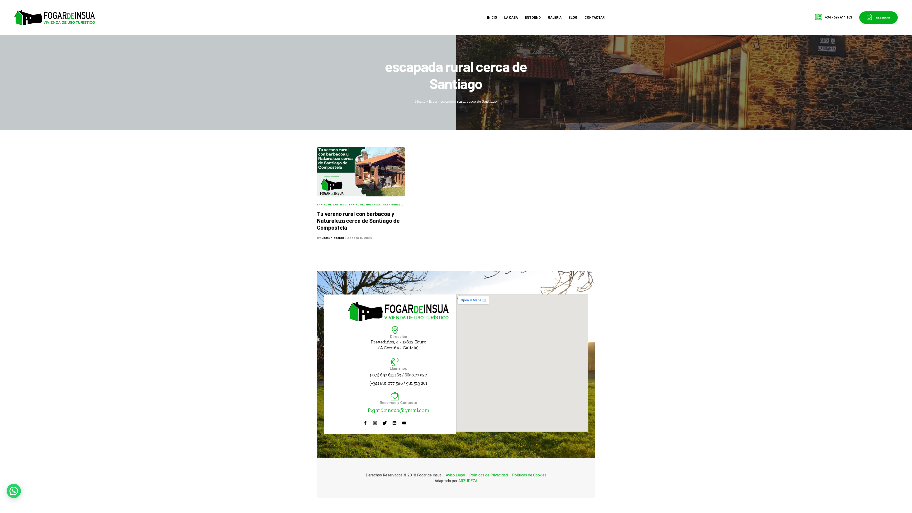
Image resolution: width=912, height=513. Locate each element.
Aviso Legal (455, 475)
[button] (878, 17)
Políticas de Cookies (529, 475)
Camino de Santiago (332, 204)
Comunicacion (333, 238)
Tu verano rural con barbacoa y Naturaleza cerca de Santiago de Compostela (358, 220)
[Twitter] (384, 423)
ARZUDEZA (467, 481)
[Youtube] (404, 423)
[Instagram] (375, 423)
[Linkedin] (394, 423)
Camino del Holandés (365, 204)
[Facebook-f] (365, 423)
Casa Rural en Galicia (400, 204)
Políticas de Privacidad (488, 475)
